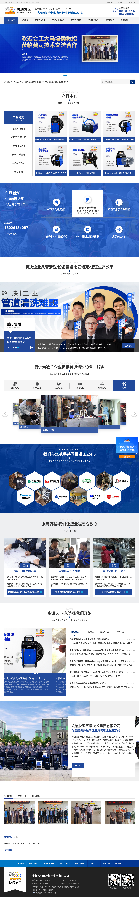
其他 (124, 387)
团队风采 (35, 795)
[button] (61, 75)
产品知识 (119, 631)
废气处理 (7, 843)
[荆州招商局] (120, 812)
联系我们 (121, 2)
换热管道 (37, 387)
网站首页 (11, 20)
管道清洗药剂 (76, 20)
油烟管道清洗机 (42, 82)
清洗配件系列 (63, 82)
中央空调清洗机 (18, 82)
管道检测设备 (53, 82)
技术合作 (8, 795)
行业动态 (89, 631)
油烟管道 (102, 387)
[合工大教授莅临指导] (86, 812)
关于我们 (124, 20)
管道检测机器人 (58, 20)
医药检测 (16, 843)
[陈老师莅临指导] (19, 812)
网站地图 (117, 863)
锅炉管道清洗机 (30, 82)
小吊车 (28, 843)
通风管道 (15, 387)
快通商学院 (109, 20)
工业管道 (80, 387)
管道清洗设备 (40, 20)
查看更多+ (77, 765)
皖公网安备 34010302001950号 (45, 893)
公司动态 (74, 632)
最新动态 (24, 20)
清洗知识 (104, 631)
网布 (22, 843)
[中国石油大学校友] (53, 812)
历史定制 (110, 2)
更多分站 (132, 2)
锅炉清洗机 (36, 843)
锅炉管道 (59, 387)
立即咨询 (128, 345)
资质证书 (22, 795)
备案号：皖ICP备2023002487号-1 (44, 890)
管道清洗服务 (93, 20)
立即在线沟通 (12, 234)
